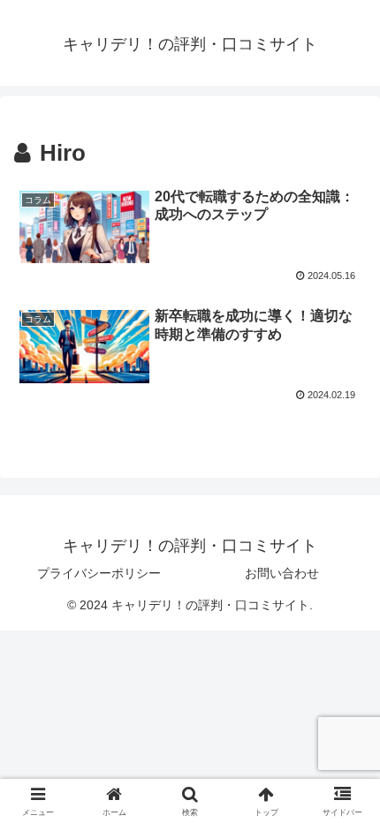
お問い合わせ (282, 573)
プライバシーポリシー (99, 573)
